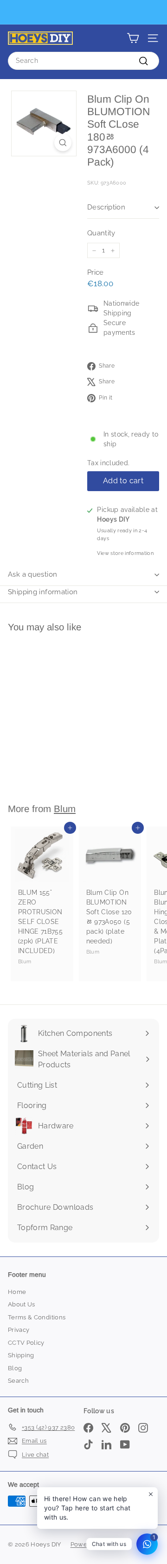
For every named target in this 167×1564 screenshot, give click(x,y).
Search (18, 1380)
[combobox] (83, 61)
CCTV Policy (26, 1342)
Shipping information (43, 592)
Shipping (21, 1355)
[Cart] (133, 38)
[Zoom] (62, 142)
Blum (65, 808)
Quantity (101, 233)
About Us (21, 1304)
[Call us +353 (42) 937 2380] (82, 12)
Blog (15, 1368)
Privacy (18, 1329)
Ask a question (32, 574)
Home (17, 1291)
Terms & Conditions (36, 1317)
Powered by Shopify (100, 1544)
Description (106, 207)
